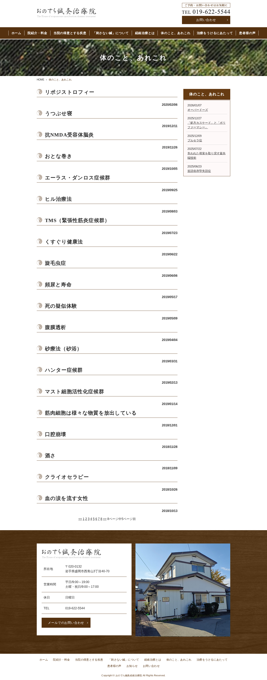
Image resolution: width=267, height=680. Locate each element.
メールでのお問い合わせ (66, 622)
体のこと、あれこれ (175, 33)
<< (80, 519)
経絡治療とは (145, 33)
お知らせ (132, 665)
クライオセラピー (67, 477)
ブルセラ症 (194, 140)
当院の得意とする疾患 (70, 33)
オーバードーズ (197, 109)
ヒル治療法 (58, 199)
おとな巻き (59, 156)
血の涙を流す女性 (66, 498)
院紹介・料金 (37, 33)
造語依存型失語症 (199, 171)
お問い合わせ (206, 20)
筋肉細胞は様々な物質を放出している (91, 413)
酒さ (50, 455)
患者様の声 (247, 33)
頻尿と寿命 (58, 285)
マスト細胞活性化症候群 (74, 391)
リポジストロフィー (70, 92)
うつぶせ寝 (59, 113)
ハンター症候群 (64, 370)
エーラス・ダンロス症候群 (77, 178)
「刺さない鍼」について (111, 33)
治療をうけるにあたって (215, 33)
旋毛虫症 (55, 263)
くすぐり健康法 (64, 242)
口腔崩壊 (55, 434)
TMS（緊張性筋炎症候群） (77, 220)
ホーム (16, 33)
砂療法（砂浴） (63, 349)
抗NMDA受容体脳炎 (69, 135)
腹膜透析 (55, 327)
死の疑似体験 (61, 306)
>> (105, 519)
